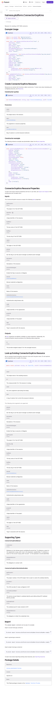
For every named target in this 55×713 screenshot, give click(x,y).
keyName (9, 221)
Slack (26, 2)
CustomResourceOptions (11, 129)
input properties (41, 141)
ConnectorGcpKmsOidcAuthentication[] (15, 296)
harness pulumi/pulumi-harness (14, 668)
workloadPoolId (10, 601)
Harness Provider (18, 6)
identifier (9, 212)
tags (8, 322)
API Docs (25, 6)
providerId (9, 581)
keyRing (8, 231)
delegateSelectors (11, 557)
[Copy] (50, 37)
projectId (9, 313)
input (34, 199)
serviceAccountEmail (11, 590)
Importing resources (40, 656)
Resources (20, 88)
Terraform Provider (33, 683)
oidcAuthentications (11, 295)
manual (8, 276)
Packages (12, 6)
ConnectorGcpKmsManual (11, 278)
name (8, 286)
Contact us (37, 2)
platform (30, 6)
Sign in (43, 2)
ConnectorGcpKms (37, 6)
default (8, 249)
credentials (9, 545)
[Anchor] (45, 15)
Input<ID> (30, 365)
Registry (6, 6)
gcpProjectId (10, 203)
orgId (8, 304)
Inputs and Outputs (43, 191)
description (9, 258)
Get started (50, 2)
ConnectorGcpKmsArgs (36, 99)
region (8, 240)
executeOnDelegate (11, 267)
